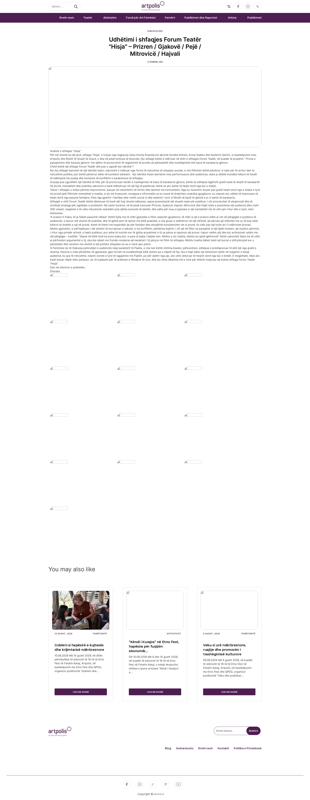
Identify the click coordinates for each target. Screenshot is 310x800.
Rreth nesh (66, 17)
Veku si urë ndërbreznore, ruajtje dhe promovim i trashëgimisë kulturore (224, 649)
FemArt (170, 17)
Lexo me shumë (81, 692)
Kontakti (223, 748)
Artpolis (158, 794)
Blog (168, 748)
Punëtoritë (100, 633)
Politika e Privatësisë (248, 748)
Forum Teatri (155, 31)
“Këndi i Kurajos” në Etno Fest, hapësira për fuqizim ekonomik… (154, 646)
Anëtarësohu (184, 748)
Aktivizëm (110, 17)
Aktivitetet (174, 633)
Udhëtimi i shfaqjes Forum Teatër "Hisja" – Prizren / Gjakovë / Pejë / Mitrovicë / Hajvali (155, 46)
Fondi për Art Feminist (141, 17)
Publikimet (254, 17)
